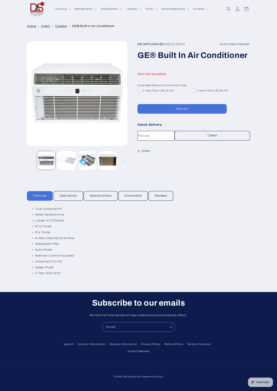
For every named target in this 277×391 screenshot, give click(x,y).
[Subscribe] (170, 327)
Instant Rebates (139, 351)
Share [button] (146, 150)
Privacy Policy (150, 344)
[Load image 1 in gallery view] (46, 160)
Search (69, 344)
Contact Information (91, 344)
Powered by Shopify (152, 377)
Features (40, 195)
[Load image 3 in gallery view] (87, 160)
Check (212, 135)
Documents (133, 195)
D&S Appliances (132, 377)
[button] (62, 9)
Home (31, 26)
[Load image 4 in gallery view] (108, 160)
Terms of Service (198, 344)
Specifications (101, 195)
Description (68, 195)
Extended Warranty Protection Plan (162, 85)
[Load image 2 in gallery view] (66, 160)
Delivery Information (123, 344)
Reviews (161, 195)
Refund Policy (173, 344)
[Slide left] (31, 160)
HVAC (45, 26)
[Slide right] (122, 160)
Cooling (61, 26)
